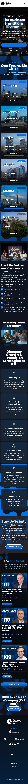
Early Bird (22, 82)
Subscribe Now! (14, 546)
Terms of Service (14, 774)
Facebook (14, 763)
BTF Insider (14, 752)
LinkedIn (14, 766)
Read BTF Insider (14, 50)
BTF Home (14, 755)
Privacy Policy (14, 776)
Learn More (14, 101)
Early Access (21, 134)
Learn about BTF (14, 45)
